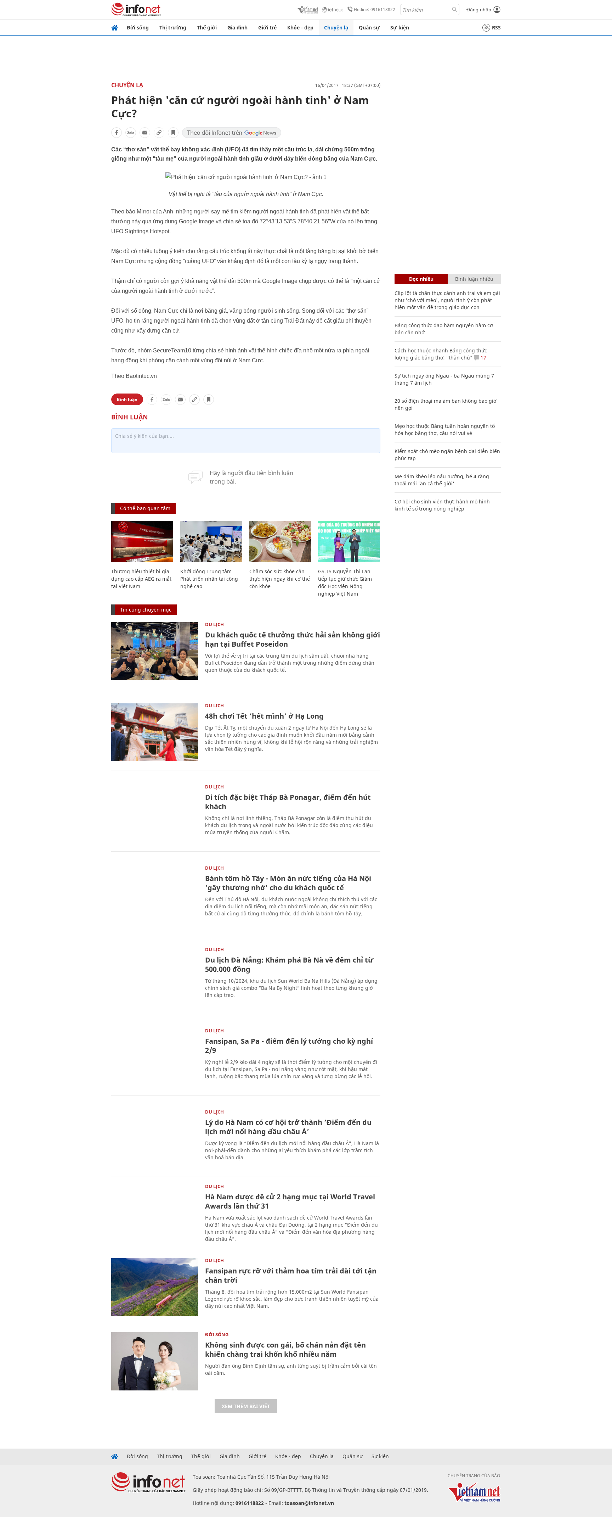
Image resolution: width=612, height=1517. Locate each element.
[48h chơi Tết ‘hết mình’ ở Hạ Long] (154, 732)
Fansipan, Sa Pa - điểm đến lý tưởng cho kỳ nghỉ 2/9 (289, 1045)
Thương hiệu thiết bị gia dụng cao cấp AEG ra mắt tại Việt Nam (141, 579)
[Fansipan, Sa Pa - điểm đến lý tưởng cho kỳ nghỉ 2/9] (154, 1057)
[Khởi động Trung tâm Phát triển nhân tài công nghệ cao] (211, 541)
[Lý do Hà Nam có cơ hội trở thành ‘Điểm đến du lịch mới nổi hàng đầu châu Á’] (154, 1138)
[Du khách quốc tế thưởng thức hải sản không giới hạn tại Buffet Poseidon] (154, 651)
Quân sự (369, 27)
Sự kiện (399, 27)
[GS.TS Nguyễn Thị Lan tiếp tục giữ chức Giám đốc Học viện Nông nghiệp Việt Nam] (349, 541)
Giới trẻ (267, 27)
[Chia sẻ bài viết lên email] (145, 132)
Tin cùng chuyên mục (145, 609)
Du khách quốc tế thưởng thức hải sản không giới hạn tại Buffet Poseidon (292, 639)
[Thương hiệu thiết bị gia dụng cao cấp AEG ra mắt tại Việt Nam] (142, 541)
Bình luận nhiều (474, 278)
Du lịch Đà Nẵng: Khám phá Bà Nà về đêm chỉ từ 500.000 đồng (289, 964)
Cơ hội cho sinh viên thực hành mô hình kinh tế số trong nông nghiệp (442, 505)
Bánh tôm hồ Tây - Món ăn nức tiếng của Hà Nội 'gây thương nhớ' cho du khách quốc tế (288, 883)
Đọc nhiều (421, 278)
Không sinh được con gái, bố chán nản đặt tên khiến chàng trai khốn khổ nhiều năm (285, 1349)
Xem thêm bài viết (246, 1406)
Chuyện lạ (336, 27)
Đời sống (138, 27)
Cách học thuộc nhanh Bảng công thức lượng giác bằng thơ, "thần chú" (441, 354)
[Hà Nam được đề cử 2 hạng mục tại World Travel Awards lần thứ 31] (154, 1213)
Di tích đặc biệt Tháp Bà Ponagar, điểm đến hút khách (288, 801)
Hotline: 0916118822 (374, 9)
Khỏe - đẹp (300, 27)
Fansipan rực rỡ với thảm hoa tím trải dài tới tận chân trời (290, 1275)
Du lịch (214, 624)
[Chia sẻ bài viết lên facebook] (116, 132)
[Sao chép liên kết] (159, 132)
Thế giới (207, 27)
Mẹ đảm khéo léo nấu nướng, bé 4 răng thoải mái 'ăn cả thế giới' (442, 480)
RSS (496, 27)
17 (482, 357)
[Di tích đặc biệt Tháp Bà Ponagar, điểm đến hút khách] (154, 813)
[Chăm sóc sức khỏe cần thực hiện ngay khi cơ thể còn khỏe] (280, 541)
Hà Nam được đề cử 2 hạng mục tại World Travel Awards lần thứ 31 (290, 1201)
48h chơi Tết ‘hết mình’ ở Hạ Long (264, 716)
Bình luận (127, 399)
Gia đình (237, 27)
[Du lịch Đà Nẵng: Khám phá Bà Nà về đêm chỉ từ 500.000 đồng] (154, 976)
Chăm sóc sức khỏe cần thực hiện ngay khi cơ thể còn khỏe (279, 579)
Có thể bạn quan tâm (145, 508)
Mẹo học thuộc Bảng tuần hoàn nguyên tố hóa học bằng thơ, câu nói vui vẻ (445, 429)
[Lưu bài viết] (173, 132)
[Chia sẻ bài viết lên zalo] (130, 132)
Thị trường (172, 27)
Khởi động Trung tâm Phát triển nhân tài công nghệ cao (209, 579)
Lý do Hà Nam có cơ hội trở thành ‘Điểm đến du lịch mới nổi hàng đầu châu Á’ (288, 1126)
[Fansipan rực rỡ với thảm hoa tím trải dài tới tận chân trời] (154, 1287)
